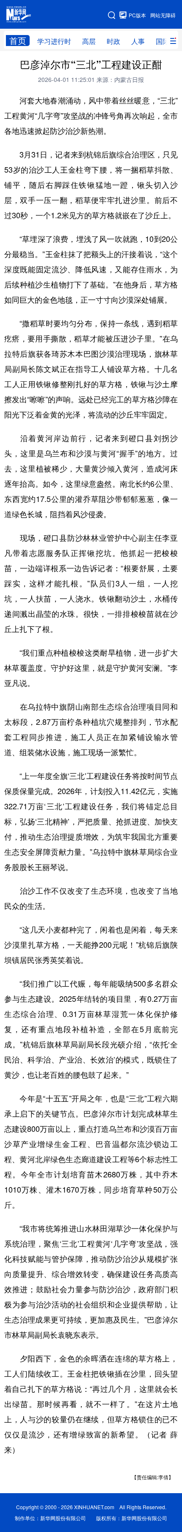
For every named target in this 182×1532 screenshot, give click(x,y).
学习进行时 (54, 41)
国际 (162, 41)
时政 (113, 41)
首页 (17, 40)
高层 (89, 41)
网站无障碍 (163, 15)
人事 (138, 41)
